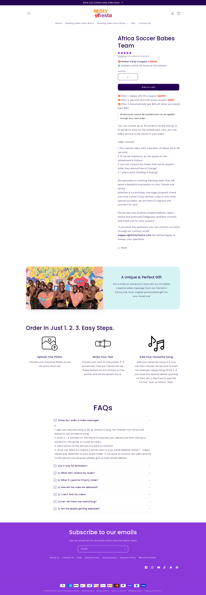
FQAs (79, 557)
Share (124, 247)
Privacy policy (102, 591)
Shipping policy (135, 591)
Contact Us (68, 557)
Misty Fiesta (56, 591)
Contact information (153, 591)
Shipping (122, 56)
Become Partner (147, 557)
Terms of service (118, 591)
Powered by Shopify (70, 591)
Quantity (122, 71)
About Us (54, 557)
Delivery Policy (92, 557)
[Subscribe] (125, 549)
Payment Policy (128, 557)
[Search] (29, 13)
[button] (125, 53)
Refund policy (110, 557)
